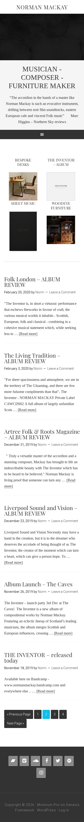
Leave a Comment (62, 292)
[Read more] (28, 334)
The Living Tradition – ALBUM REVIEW (32, 358)
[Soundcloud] (35, 761)
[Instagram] (41, 773)
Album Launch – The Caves (38, 584)
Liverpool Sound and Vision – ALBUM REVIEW (40, 510)
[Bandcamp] (13, 761)
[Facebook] (46, 761)
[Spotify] (69, 761)
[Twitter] (58, 761)
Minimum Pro (48, 805)
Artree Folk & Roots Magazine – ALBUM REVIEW (42, 434)
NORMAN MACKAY (42, 7)
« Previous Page (18, 714)
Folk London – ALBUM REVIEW (32, 281)
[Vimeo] (24, 761)
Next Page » (15, 723)
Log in (64, 810)
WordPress (46, 810)
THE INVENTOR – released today (38, 657)
